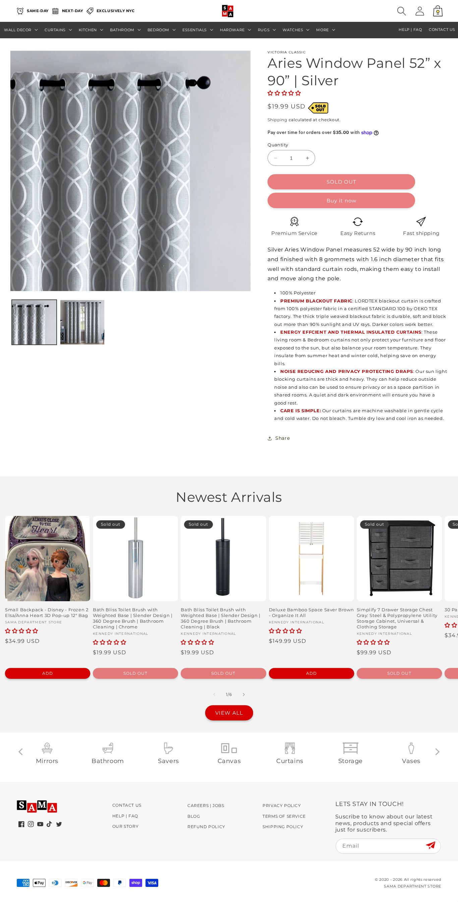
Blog (193, 816)
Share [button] (282, 438)
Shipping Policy (283, 826)
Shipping (277, 119)
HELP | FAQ (410, 30)
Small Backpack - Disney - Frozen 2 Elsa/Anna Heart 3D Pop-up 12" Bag (46, 612)
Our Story (125, 826)
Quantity (278, 144)
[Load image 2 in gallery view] (82, 322)
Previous (21, 751)
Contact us (442, 30)
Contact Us (126, 805)
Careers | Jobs (205, 805)
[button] (401, 11)
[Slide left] (214, 694)
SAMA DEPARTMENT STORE (412, 886)
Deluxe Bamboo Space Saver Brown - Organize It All (311, 612)
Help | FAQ (125, 815)
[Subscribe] (430, 845)
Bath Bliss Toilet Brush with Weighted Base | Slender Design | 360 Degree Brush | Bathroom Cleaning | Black (220, 618)
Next (436, 751)
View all (229, 713)
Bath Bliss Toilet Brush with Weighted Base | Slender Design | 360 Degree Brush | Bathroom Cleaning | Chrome (132, 618)
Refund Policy (206, 826)
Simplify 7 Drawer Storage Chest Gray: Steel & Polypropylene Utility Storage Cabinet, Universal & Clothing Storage (397, 618)
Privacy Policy (282, 805)
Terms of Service (284, 816)
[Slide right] (243, 694)
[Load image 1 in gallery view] (34, 322)
